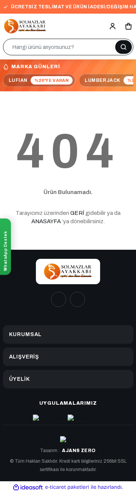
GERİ (77, 213)
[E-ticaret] (67, 487)
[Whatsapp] (77, 299)
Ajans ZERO (79, 450)
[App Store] (48, 418)
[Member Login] (112, 26)
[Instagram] (58, 299)
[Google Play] (86, 418)
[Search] (123, 47)
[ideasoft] (28, 487)
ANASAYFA (46, 221)
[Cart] (128, 26)
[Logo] (25, 26)
